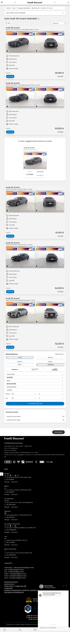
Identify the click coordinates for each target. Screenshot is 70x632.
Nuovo (20, 362)
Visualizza (36, 404)
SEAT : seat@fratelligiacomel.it (14, 572)
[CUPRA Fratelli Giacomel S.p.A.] (18, 462)
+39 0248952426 (11, 555)
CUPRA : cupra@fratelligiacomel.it (15, 574)
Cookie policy (19, 586)
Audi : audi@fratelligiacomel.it (14, 570)
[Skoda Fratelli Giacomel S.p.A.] (29, 462)
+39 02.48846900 (11, 530)
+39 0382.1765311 (11, 504)
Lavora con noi (9, 584)
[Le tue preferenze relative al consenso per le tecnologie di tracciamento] (1, 474)
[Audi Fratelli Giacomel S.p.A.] (8, 462)
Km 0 (19, 364)
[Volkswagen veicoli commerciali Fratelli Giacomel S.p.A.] (36, 462)
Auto (20, 357)
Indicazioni (14, 482)
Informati (10, 76)
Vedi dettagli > (40, 175)
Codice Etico (8, 588)
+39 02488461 (10, 479)
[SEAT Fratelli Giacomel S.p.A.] (23, 462)
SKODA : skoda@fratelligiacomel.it (15, 576)
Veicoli (50, 357)
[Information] (63, 585)
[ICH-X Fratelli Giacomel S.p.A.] (49, 462)
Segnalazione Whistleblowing (14, 592)
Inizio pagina (58, 432)
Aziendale (50, 364)
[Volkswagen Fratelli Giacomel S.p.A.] (14, 462)
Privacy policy (8, 586)
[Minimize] (66, 585)
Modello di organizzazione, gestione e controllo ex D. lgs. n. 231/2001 (26, 590)
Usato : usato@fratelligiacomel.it (15, 578)
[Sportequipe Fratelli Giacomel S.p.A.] (41, 462)
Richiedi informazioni (11, 582)
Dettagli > (7, 482)
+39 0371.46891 (10, 542)
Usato (50, 362)
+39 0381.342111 (10, 517)
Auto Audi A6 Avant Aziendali (15, 13)
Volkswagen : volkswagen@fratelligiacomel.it (19, 568)
